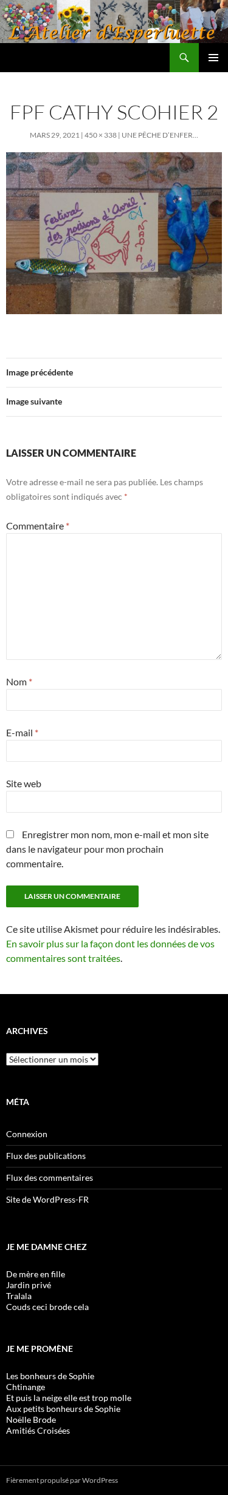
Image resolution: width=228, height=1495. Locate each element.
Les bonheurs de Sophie (50, 1376)
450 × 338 (101, 134)
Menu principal (213, 57)
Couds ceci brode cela (47, 1307)
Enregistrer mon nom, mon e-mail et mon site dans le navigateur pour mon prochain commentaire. (107, 848)
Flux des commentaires (49, 1177)
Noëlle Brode (31, 1419)
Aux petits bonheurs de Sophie (63, 1408)
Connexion (26, 1134)
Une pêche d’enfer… (160, 134)
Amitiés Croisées (38, 1430)
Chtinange (25, 1387)
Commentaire (37, 525)
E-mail (22, 732)
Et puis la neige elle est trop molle (68, 1398)
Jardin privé (28, 1285)
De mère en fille (35, 1274)
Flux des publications (46, 1156)
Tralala (19, 1296)
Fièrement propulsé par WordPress (62, 1480)
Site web (23, 783)
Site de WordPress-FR (47, 1199)
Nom (19, 681)
